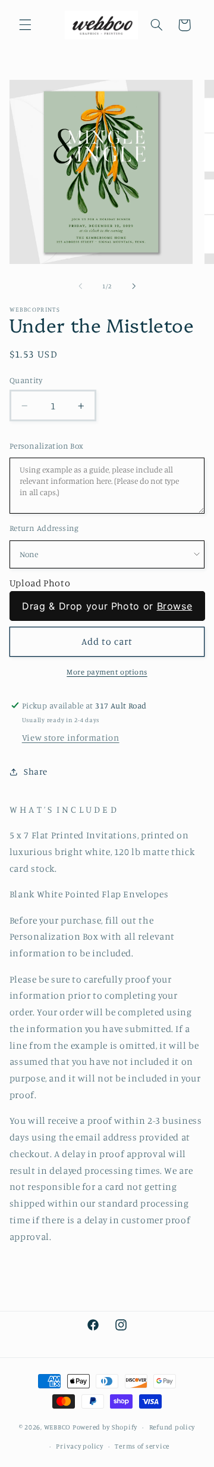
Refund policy (172, 1427)
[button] (25, 25)
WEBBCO (57, 1427)
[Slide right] (134, 286)
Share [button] (36, 771)
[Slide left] (80, 286)
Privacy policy (79, 1446)
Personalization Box (47, 445)
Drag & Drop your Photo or (107, 606)
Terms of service (142, 1446)
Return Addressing (44, 528)
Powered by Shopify (105, 1427)
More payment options (107, 671)
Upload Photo (40, 583)
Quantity (26, 380)
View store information (70, 737)
